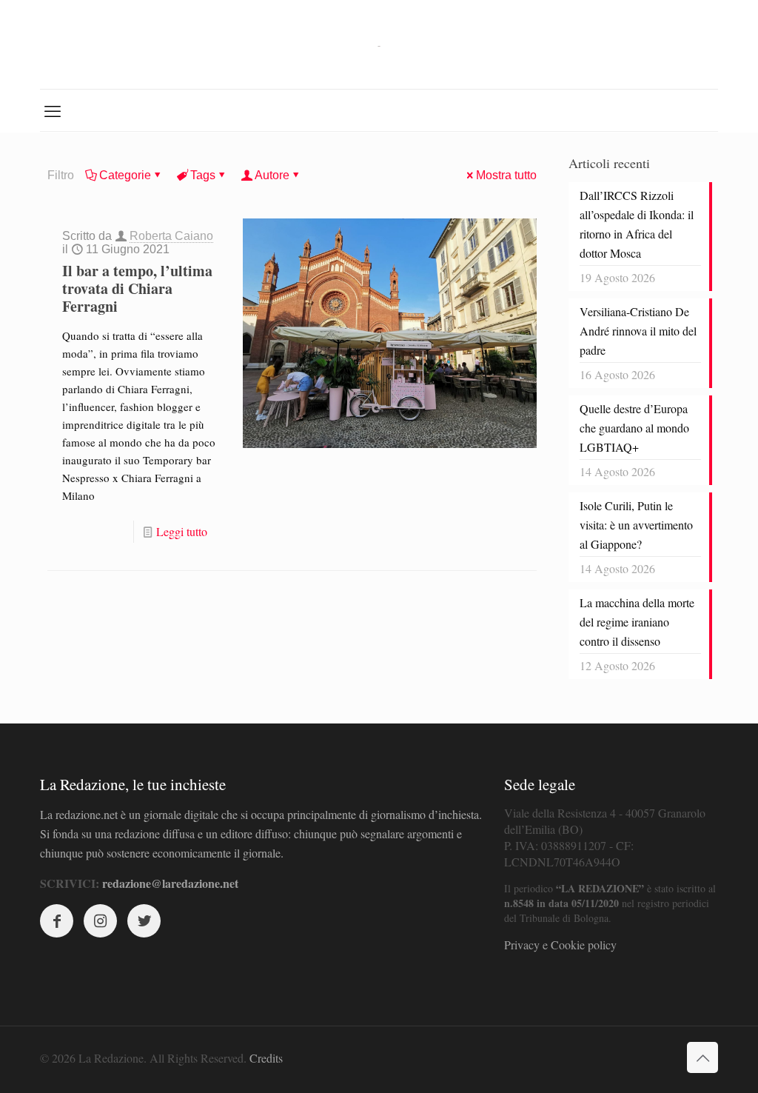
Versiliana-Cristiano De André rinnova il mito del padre (638, 331)
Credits (266, 1058)
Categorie (125, 175)
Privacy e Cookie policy (560, 944)
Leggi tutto (181, 531)
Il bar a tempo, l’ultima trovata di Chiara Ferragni (137, 288)
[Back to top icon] (702, 1057)
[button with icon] (56, 920)
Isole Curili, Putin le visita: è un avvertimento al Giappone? (636, 525)
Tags (202, 175)
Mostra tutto (506, 175)
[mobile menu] (52, 110)
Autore (272, 175)
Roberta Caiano (171, 236)
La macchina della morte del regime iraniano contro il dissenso (637, 622)
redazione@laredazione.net (170, 883)
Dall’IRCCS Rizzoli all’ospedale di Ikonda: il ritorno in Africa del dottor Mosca (637, 224)
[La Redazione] (379, 44)
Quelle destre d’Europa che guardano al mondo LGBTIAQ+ (634, 428)
